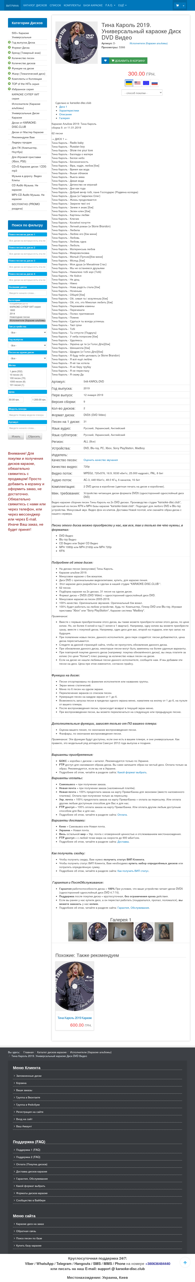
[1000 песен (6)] (27, 381)
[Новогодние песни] (27, 317)
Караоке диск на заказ (30, 1224)
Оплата (122, 814)
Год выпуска (16, 339)
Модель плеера (17, 409)
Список (55, 5)
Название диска (18, 287)
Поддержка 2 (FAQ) (28, 1157)
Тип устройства (17, 326)
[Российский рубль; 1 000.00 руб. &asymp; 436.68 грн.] (154, 83)
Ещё (121, 5)
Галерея (64, 118)
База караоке (93, 5)
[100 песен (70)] (27, 378)
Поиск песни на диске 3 (22, 260)
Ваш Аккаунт (24, 1126)
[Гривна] (129, 83)
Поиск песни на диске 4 (22, 274)
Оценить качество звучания (101, 460)
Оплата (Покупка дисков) (31, 1164)
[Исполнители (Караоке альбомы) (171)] (27, 320)
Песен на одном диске (21, 352)
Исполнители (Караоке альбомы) (149, 43)
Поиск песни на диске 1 (22, 234)
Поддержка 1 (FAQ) (28, 1150)
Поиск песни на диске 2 (22, 247)
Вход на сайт (24, 1119)
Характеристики (69, 110)
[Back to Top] (185, 1262)
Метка (12, 365)
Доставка (123, 841)
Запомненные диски (29, 1075)
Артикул (13, 422)
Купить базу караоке (29, 1245)
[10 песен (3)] (27, 374)
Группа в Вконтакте (28, 1097)
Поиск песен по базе (29, 1238)
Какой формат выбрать (131, 772)
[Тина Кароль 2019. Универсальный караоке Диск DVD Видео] (77, 932)
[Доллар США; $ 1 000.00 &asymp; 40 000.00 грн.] (137, 83)
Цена (11, 391)
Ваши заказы (24, 1090)
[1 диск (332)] (27, 371)
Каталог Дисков (35, 5)
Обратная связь (26, 1231)
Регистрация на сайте (29, 1112)
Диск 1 (63, 106)
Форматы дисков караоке (32, 1193)
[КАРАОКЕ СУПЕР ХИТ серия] (27, 306)
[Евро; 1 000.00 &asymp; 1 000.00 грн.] (146, 83)
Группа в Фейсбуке (28, 1104)
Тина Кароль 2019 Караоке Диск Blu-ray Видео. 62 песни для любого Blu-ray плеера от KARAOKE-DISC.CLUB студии (75, 1018)
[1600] (27, 310)
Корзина (21, 1083)
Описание (65, 114)
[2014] (27, 313)
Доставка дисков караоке (31, 1171)
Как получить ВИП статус (133, 871)
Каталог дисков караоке (52, 1052)
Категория (14, 300)
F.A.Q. (109, 5)
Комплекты (72, 5)
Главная (28, 1052)
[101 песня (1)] (27, 385)
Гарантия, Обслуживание (133, 907)
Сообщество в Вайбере (31, 1200)
